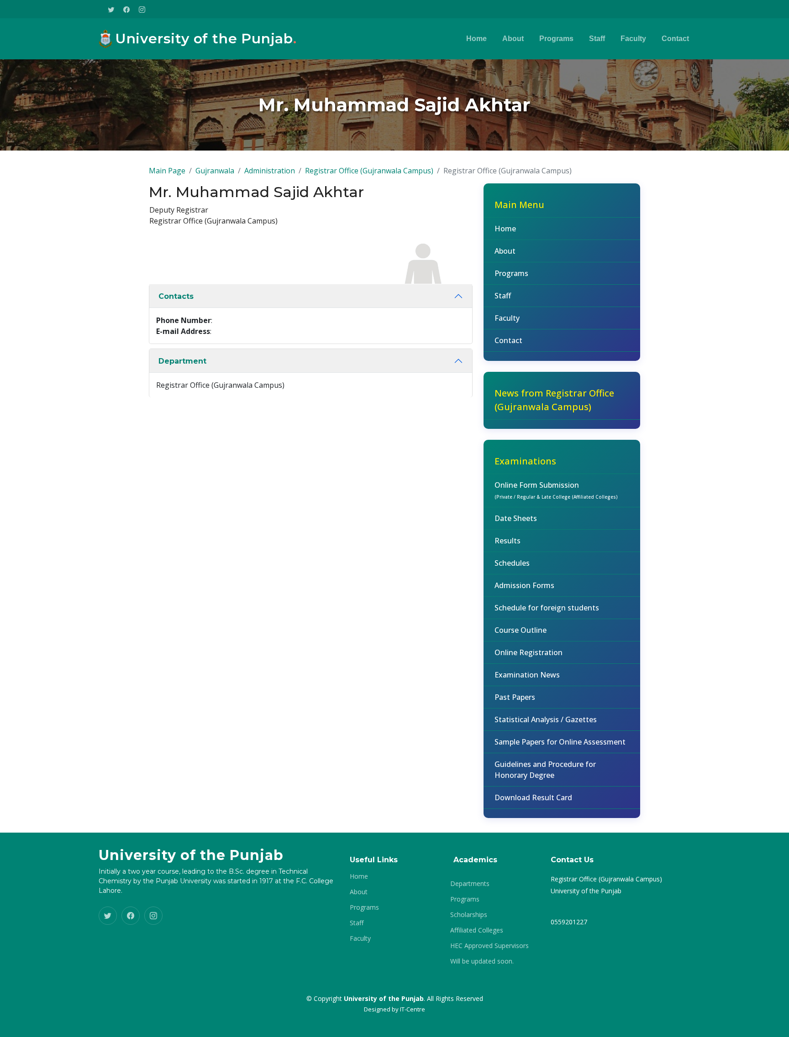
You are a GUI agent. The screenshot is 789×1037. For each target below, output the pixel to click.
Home (476, 38)
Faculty (633, 38)
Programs (556, 38)
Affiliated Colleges (476, 930)
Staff (597, 38)
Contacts (176, 296)
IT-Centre (412, 1009)
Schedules (512, 563)
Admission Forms (524, 585)
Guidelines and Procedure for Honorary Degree (545, 769)
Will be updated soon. (482, 961)
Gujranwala (214, 171)
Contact (675, 38)
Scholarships (468, 915)
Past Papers (514, 697)
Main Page (167, 171)
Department (182, 361)
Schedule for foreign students (546, 608)
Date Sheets (515, 518)
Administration (269, 171)
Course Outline (520, 630)
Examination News (527, 675)
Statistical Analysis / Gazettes (545, 719)
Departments (469, 884)
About (513, 38)
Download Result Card (533, 797)
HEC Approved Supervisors (489, 946)
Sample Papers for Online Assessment (560, 742)
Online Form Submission (556, 490)
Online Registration (528, 652)
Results (507, 541)
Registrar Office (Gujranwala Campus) (369, 171)
